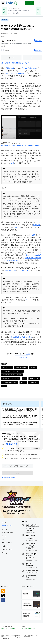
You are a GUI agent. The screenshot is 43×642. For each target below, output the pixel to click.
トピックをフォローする (21, 357)
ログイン (4, 529)
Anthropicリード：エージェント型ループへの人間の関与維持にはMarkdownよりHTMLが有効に (20, 416)
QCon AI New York (32, 570)
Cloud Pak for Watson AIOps (21, 337)
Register (29, 3)
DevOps (33, 367)
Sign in (38, 3)
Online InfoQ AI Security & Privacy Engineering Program (32, 527)
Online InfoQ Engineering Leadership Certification (30, 546)
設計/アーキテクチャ (21, 367)
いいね (12, 57)
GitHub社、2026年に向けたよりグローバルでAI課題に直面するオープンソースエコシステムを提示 (20, 423)
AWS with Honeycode (33, 258)
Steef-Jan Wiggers (10, 40)
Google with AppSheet (11, 260)
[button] (17, 473)
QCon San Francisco (29, 564)
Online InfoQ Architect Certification (30, 536)
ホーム (4, 522)
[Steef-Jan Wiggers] (2, 40)
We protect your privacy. (8, 477)
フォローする (38, 40)
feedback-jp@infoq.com (8, 628)
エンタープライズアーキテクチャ (11, 378)
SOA (4, 386)
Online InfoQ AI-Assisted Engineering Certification (31, 556)
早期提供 (36, 225)
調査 (33, 235)
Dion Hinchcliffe (10, 270)
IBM (24, 378)
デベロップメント (7, 367)
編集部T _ (8, 50)
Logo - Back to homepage (11, 3)
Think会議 (10, 68)
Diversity (4, 553)
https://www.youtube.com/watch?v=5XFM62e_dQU (20, 145)
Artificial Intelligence (9, 382)
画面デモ (18, 227)
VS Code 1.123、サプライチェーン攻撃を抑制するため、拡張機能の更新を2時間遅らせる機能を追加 (20, 410)
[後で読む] (32, 57)
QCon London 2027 (31, 576)
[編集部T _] (2, 50)
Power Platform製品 (33, 255)
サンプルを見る (11, 444)
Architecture (34, 378)
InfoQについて (6, 546)
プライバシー (5, 638)
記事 (12, 163)
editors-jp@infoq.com (28, 628)
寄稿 (3, 539)
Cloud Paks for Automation (14, 73)
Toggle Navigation (3, 3)
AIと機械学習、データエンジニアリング (12, 371)
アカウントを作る (7, 525)
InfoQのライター (7, 542)
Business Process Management (12, 374)
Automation (33, 382)
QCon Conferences (7, 532)
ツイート (24, 270)
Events (4, 536)
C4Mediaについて (7, 549)
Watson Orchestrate (29, 68)
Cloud (4, 19)
